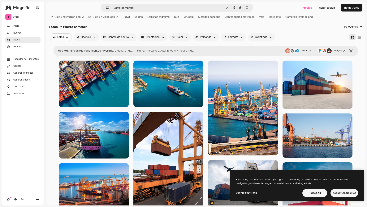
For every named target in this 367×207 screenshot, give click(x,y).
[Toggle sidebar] (37, 8)
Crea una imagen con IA (69, 17)
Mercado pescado (209, 17)
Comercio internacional (299, 17)
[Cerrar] (351, 50)
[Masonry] (352, 37)
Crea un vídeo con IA (105, 17)
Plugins (338, 50)
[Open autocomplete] (106, 7)
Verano (138, 17)
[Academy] (15, 199)
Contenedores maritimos (239, 17)
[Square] (359, 37)
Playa (126, 17)
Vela (261, 17)
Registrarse (351, 7)
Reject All (315, 193)
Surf (176, 17)
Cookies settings (246, 192)
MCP (304, 50)
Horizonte (275, 17)
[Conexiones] (8, 199)
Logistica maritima (158, 17)
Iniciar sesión (326, 7)
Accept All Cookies (344, 193)
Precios (307, 7)
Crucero (189, 17)
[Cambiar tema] (22, 199)
